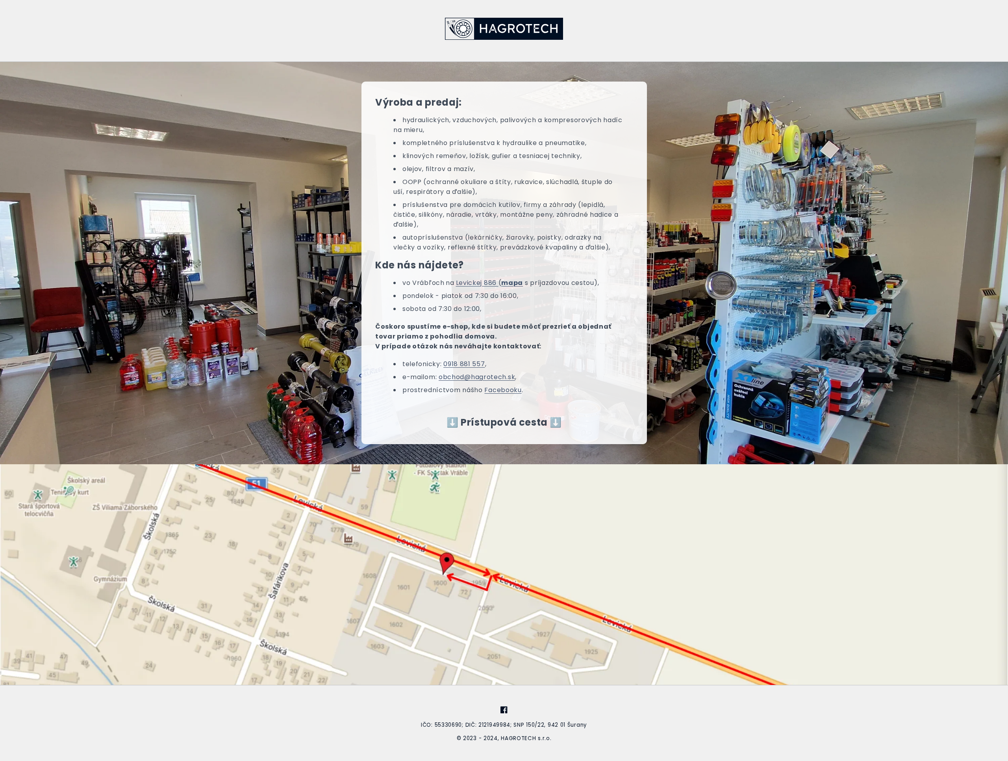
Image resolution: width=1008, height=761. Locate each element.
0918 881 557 (464, 363)
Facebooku (502, 389)
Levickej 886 (477, 282)
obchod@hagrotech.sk (477, 376)
